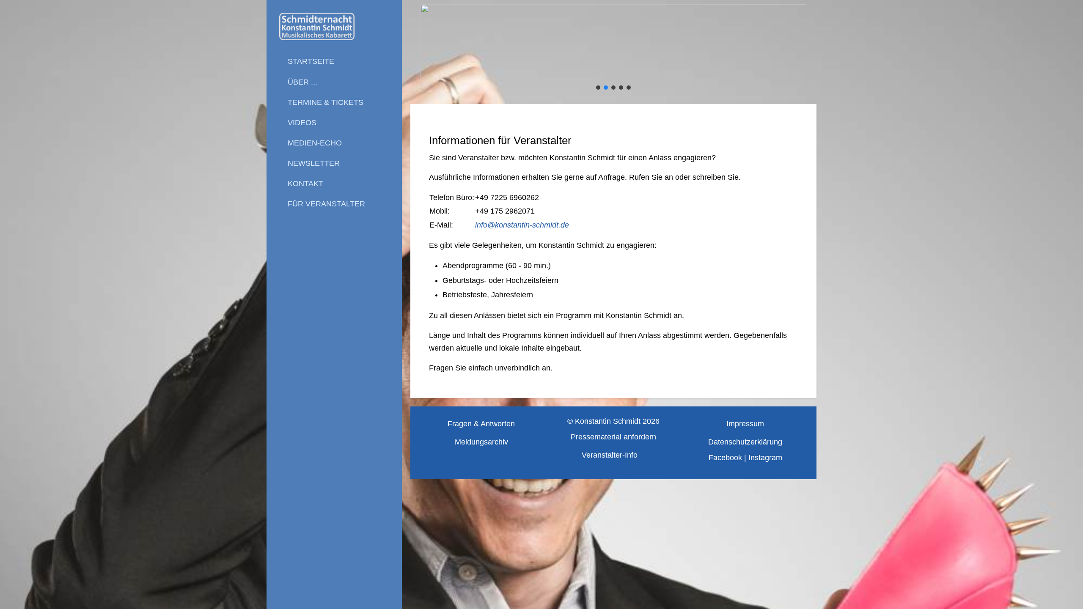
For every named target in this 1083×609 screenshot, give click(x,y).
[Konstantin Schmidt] (334, 26)
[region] (613, 47)
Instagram (765, 457)
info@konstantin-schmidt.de (522, 225)
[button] (613, 42)
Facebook (725, 457)
